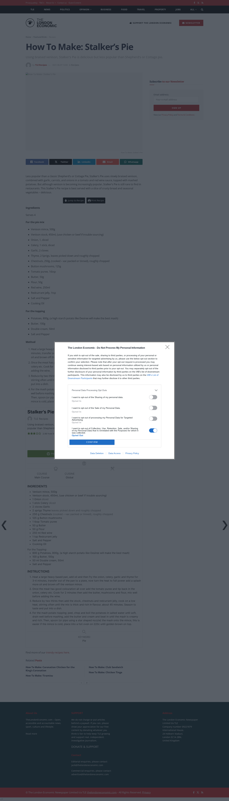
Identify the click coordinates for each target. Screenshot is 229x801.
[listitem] (114, 390)
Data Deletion (97, 453)
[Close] (168, 348)
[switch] (153, 397)
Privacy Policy (132, 453)
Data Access (114, 453)
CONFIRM (92, 442)
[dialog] (114, 400)
